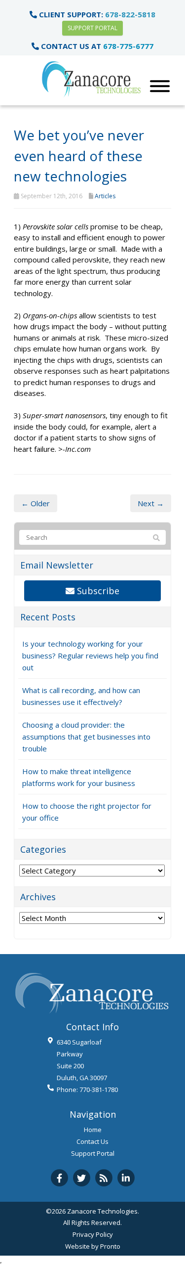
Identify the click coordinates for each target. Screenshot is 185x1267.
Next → (151, 503)
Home (93, 1129)
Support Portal (92, 28)
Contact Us (92, 1141)
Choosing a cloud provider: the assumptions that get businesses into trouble (86, 736)
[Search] (156, 538)
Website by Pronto (92, 1246)
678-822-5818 (130, 14)
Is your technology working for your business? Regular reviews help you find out (90, 655)
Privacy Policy (93, 1234)
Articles (105, 196)
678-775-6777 (128, 46)
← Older (35, 503)
